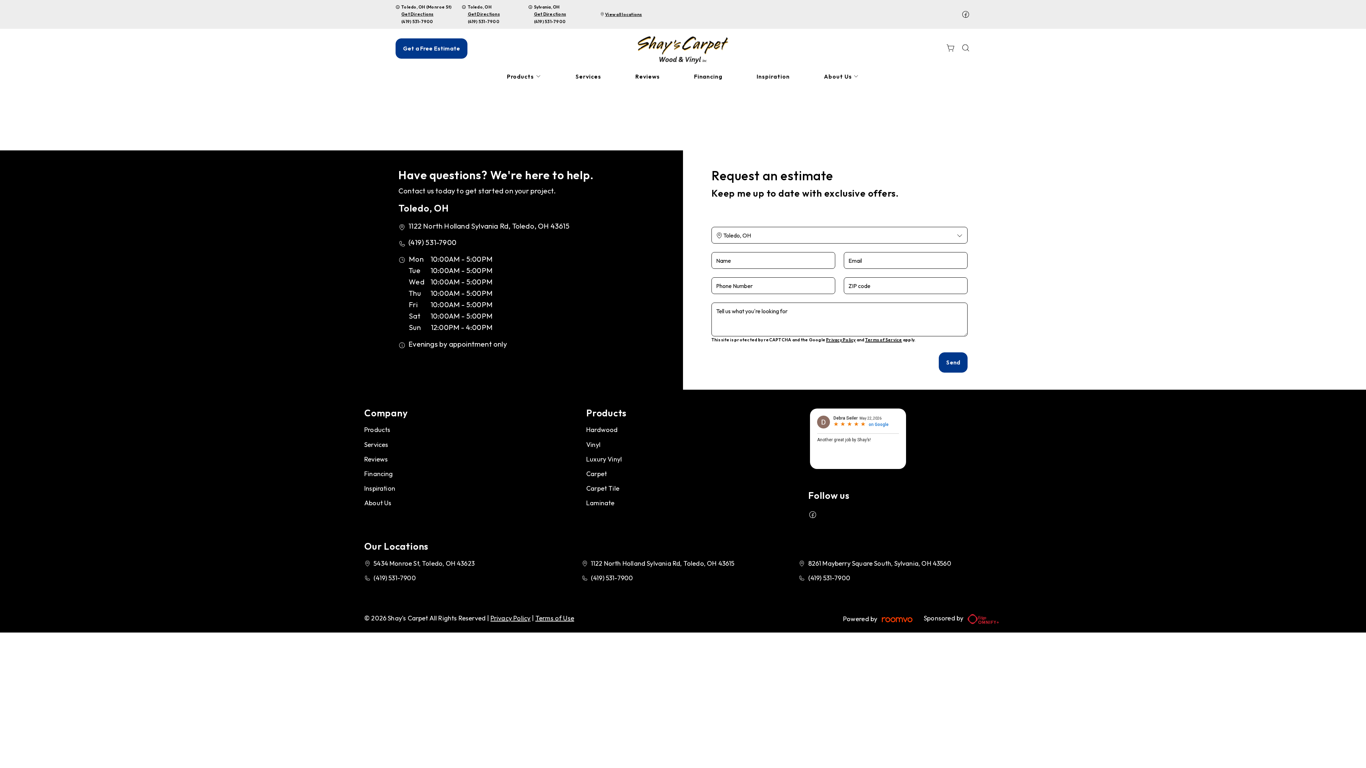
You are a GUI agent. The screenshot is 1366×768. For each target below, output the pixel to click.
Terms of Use (554, 618)
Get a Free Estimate (431, 48)
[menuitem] (524, 76)
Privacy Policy (841, 339)
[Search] (965, 48)
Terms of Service (883, 339)
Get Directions (417, 14)
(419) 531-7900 (417, 21)
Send (953, 362)
